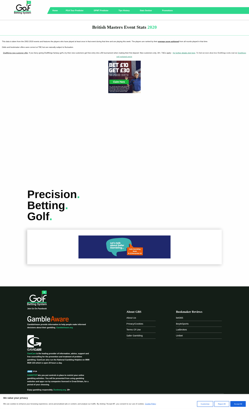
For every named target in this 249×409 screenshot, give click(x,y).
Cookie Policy (150, 404)
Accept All (238, 404)
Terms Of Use (133, 329)
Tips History (124, 10)
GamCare (31, 353)
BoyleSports (182, 323)
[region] (124, 401)
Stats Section (146, 10)
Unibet (179, 335)
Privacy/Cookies (134, 323)
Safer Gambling (134, 335)
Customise (205, 404)
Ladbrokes (181, 329)
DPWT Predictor (101, 10)
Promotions (167, 10)
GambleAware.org (64, 327)
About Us (131, 318)
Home (55, 10)
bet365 (179, 318)
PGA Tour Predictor (75, 10)
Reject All (222, 404)
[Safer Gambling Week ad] (124, 247)
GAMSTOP (32, 375)
